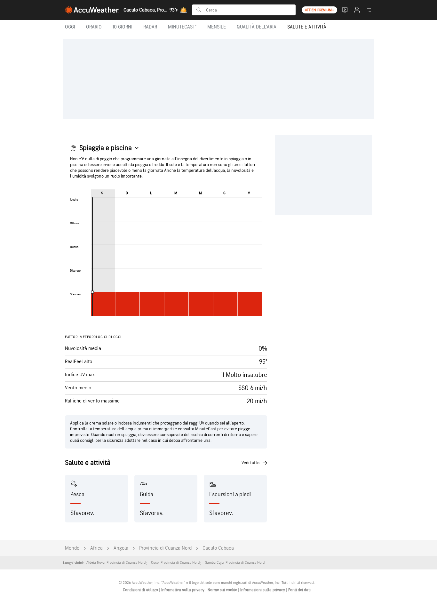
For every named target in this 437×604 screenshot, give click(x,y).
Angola (121, 548)
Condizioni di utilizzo (141, 589)
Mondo (72, 548)
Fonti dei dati (299, 589)
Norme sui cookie (223, 589)
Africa (96, 548)
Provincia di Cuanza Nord (165, 548)
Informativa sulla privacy (183, 589)
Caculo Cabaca (218, 548)
